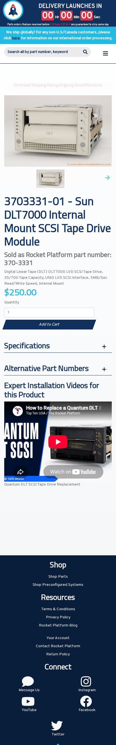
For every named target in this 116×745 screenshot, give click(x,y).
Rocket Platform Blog (58, 625)
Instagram (87, 690)
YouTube (29, 710)
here (16, 38)
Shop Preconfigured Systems (58, 584)
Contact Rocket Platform (58, 646)
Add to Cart (49, 324)
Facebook (87, 710)
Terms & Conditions (58, 609)
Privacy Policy (58, 617)
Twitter (58, 734)
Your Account (58, 638)
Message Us (29, 690)
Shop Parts (58, 576)
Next (107, 177)
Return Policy (58, 654)
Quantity (11, 302)
